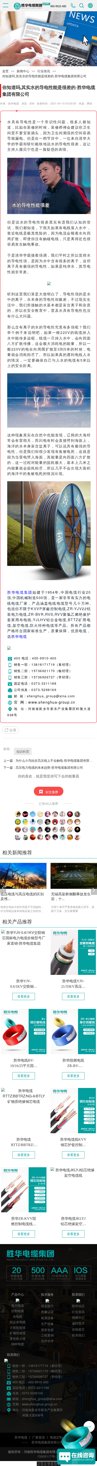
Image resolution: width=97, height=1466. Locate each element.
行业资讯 (43, 71)
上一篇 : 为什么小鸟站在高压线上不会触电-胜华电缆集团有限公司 (48, 760)
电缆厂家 (19, 603)
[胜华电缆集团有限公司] (47, 1265)
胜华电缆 (19, 636)
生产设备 (47, 1324)
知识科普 (22, 751)
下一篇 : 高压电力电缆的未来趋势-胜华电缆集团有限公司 (43, 767)
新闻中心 (23, 71)
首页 (5, 71)
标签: (7, 748)
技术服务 (47, 1294)
